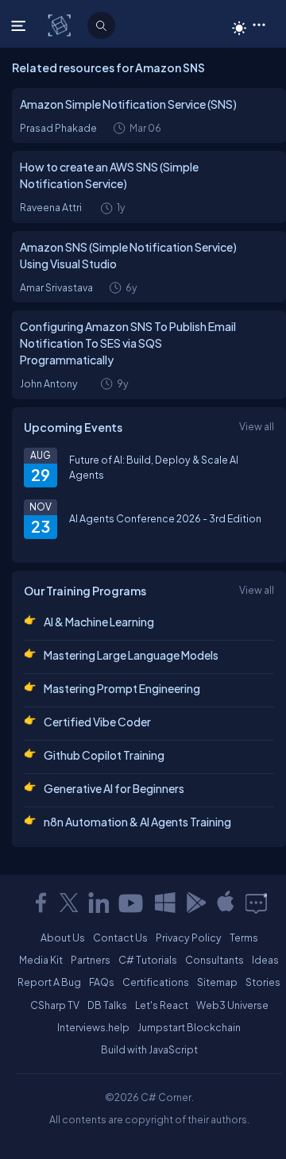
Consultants (214, 959)
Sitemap (217, 982)
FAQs (101, 982)
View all (256, 426)
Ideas (265, 959)
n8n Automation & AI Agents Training (137, 821)
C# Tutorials (147, 959)
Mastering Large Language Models (131, 655)
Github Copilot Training (104, 755)
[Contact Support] (256, 902)
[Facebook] (40, 902)
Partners (90, 959)
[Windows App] (165, 902)
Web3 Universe (232, 1005)
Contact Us (120, 937)
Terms (244, 937)
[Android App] (195, 902)
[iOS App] (225, 902)
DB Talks (107, 1005)
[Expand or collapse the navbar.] (20, 25)
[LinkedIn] (98, 902)
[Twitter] (69, 902)
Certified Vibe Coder (97, 721)
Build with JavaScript (149, 1049)
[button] (258, 24)
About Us (63, 937)
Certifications (155, 982)
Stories (262, 982)
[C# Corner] (61, 24)
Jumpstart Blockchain (189, 1027)
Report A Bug (49, 982)
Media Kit (41, 959)
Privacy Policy (189, 937)
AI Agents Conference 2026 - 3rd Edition (165, 518)
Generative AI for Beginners (114, 788)
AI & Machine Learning (99, 621)
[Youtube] (131, 902)
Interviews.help (93, 1027)
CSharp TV (54, 1005)
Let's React (161, 1005)
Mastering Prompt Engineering (122, 688)
